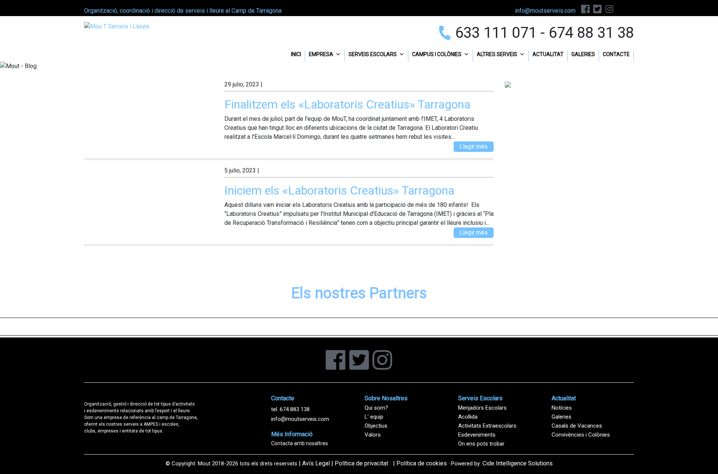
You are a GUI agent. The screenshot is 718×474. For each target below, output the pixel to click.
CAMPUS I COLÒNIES (436, 54)
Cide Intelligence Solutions (517, 463)
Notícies (562, 407)
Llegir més (474, 146)
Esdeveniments (476, 434)
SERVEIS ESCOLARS (373, 54)
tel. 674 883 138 (290, 409)
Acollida (468, 416)
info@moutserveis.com (300, 419)
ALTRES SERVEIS (497, 54)
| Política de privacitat (359, 463)
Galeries (561, 416)
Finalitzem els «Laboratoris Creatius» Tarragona (347, 104)
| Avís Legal (314, 463)
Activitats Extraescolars (487, 425)
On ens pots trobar (481, 443)
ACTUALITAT (548, 54)
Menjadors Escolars (482, 407)
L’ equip (374, 416)
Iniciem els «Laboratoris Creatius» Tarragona (339, 190)
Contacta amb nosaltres (299, 443)
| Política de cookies (420, 463)
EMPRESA (321, 54)
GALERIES (583, 54)
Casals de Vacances (577, 425)
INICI (296, 54)
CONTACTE (616, 54)
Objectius (376, 425)
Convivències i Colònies (581, 434)
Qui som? (376, 407)
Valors (373, 434)
